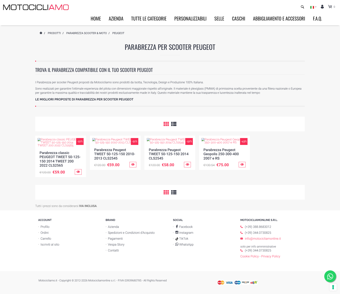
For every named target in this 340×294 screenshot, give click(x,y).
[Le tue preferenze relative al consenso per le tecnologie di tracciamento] (333, 287)
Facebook (185, 227)
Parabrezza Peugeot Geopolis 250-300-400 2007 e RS (221, 154)
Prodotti (54, 33)
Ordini (45, 233)
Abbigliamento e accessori (279, 18)
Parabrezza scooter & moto (86, 33)
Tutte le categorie (149, 18)
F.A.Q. (317, 18)
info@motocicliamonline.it (263, 238)
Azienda (116, 18)
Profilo (45, 227)
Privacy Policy (270, 256)
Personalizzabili (190, 18)
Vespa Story (116, 244)
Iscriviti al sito (50, 244)
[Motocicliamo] (36, 7)
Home (96, 18)
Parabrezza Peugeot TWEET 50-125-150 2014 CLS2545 (168, 154)
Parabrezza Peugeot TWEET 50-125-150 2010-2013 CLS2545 (114, 154)
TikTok (183, 238)
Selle (219, 18)
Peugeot (118, 33)
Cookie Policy (249, 256)
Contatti (113, 250)
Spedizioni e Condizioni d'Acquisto (131, 233)
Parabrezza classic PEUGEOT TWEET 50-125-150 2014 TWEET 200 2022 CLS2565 (60, 159)
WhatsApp (186, 244)
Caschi (238, 18)
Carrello (46, 238)
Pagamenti (115, 238)
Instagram (185, 233)
